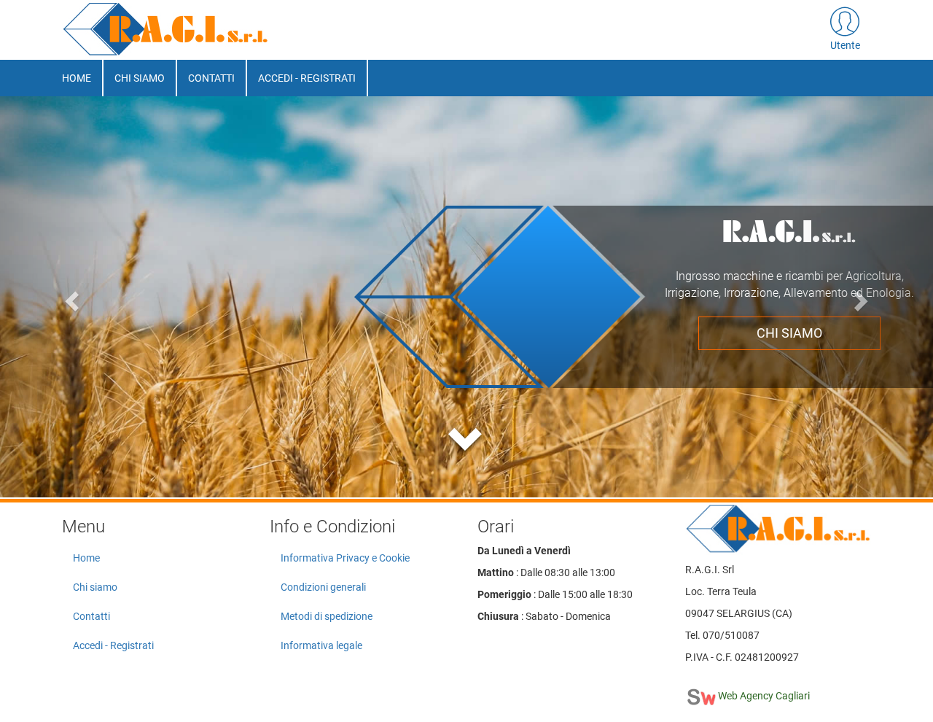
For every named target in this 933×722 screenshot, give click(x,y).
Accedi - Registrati (307, 78)
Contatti (211, 78)
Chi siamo (139, 78)
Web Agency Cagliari (763, 696)
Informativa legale (321, 645)
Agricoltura (789, 316)
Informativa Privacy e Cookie (345, 558)
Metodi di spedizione (326, 616)
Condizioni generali (323, 587)
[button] (845, 30)
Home (76, 78)
